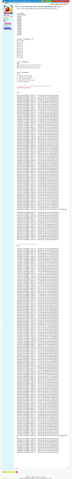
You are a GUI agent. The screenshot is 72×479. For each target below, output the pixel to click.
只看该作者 (66, 4)
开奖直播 (61, 4)
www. (7, 26)
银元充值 (52, 4)
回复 (57, 1)
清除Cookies (43, 476)
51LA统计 (50, 478)
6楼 (16, 3)
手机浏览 (38, 476)
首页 (53, 1)
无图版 (33, 476)
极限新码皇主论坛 (27, 478)
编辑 (64, 1)
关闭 (68, 1)
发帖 (60, 1)
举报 (67, 468)
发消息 (11, 29)
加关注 (6, 29)
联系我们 (28, 476)
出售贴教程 (57, 4)
